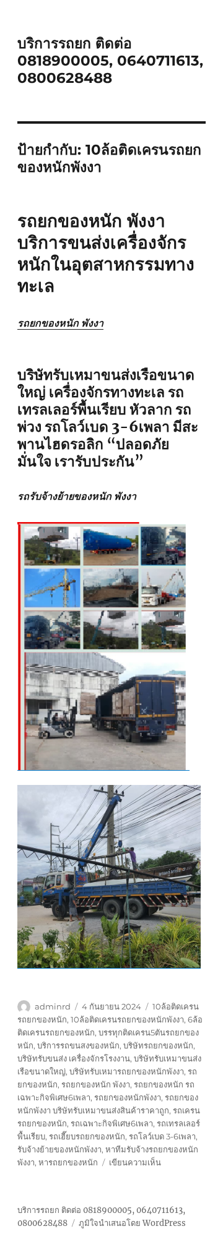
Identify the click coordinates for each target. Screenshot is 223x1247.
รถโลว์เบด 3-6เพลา (162, 1136)
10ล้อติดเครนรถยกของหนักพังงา (127, 1019)
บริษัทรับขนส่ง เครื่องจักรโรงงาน (73, 1058)
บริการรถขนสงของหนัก (78, 1045)
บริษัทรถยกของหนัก (158, 1045)
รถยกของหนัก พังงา (60, 323)
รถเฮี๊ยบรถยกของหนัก (87, 1136)
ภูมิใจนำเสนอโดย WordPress (132, 1223)
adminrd (53, 1006)
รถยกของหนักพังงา (127, 1097)
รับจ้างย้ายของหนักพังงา (59, 1149)
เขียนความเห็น (135, 1162)
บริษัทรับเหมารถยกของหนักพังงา (126, 1071)
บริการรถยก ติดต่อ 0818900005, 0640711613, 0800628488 (110, 61)
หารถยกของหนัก (68, 1162)
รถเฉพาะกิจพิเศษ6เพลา (112, 1123)
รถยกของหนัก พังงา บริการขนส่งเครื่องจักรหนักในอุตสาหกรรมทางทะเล (106, 253)
